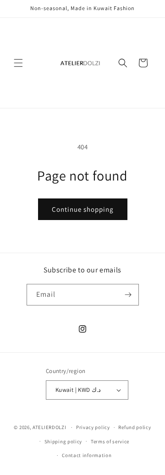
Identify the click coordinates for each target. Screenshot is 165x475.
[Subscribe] (128, 294)
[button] (18, 63)
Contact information (86, 455)
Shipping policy (63, 441)
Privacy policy (93, 427)
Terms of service (110, 441)
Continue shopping (83, 209)
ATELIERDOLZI (49, 427)
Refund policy (134, 427)
